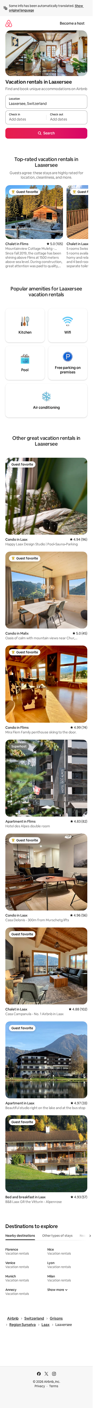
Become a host (72, 23)
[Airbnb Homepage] (8, 23)
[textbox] (26, 119)
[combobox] (46, 103)
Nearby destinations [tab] (20, 1236)
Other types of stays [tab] (57, 1236)
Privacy (40, 1386)
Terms (53, 1386)
